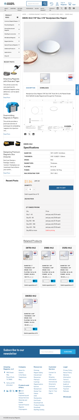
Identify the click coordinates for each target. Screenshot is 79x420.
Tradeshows (22, 377)
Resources (29, 8)
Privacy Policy (67, 370)
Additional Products (10, 48)
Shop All (7, 56)
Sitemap (36, 370)
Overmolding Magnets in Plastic (10, 116)
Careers (21, 372)
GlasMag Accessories (10, 34)
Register (64, 4)
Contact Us (52, 9)
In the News (22, 375)
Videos (36, 393)
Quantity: (28, 185)
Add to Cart (35, 281)
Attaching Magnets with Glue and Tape (11, 80)
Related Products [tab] (33, 240)
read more (6, 97)
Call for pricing (50, 230)
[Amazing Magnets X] (13, 391)
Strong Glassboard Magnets (10, 29)
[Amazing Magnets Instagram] (10, 391)
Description (30, 88)
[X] (61, 8)
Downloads (44, 88)
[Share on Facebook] (25, 134)
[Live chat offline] (77, 89)
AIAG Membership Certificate (38, 398)
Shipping (13, 8)
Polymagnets (23, 409)
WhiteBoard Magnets (10, 37)
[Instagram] (69, 8)
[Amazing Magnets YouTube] (16, 391)
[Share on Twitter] (29, 134)
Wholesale (67, 397)
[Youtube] (74, 8)
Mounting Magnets (9, 24)
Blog (20, 379)
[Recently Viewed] (52, 4)
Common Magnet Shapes (11, 21)
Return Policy (20, 9)
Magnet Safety (38, 372)
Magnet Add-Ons (9, 41)
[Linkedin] (57, 8)
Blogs (37, 8)
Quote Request (43, 9)
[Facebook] (65, 8)
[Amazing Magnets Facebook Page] (4, 391)
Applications (8, 52)
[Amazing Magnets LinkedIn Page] (7, 391)
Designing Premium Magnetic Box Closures (11, 154)
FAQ (50, 375)
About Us (6, 9)
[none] (49, 47)
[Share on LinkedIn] (33, 134)
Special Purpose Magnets (11, 45)
